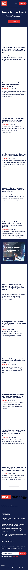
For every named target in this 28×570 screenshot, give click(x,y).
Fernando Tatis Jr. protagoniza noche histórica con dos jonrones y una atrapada (14, 360)
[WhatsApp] (23, 567)
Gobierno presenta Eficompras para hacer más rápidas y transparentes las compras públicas (13, 224)
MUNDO (4, 329)
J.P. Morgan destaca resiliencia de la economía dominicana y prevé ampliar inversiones (13, 120)
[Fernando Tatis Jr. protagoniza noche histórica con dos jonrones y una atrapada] (14, 348)
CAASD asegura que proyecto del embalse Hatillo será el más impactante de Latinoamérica (14, 468)
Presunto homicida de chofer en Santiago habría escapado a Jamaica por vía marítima (13, 396)
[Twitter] (19, 567)
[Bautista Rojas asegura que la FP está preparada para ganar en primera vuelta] (14, 177)
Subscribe (22, 553)
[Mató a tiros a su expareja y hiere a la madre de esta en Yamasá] (14, 143)
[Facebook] (5, 567)
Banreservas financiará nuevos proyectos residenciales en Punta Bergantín (13, 84)
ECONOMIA (5, 88)
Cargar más (13, 484)
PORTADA (4, 400)
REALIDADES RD (6, 194)
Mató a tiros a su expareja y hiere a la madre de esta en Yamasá (14, 155)
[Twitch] (15, 567)
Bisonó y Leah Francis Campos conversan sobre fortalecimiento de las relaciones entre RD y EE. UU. (14, 324)
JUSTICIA (4, 55)
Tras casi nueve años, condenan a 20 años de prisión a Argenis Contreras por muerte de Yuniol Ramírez (13, 50)
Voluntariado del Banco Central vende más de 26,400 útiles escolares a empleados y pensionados (13, 432)
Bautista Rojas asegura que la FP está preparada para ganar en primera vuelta (13, 189)
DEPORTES (4, 292)
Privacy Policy (15, 556)
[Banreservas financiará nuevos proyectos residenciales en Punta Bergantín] (14, 72)
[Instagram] (8, 567)
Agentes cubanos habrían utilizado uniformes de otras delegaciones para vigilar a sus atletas (13, 287)
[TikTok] (12, 567)
